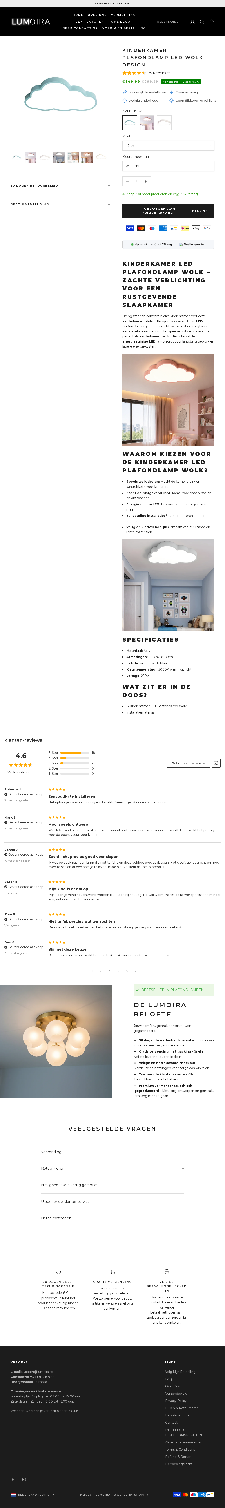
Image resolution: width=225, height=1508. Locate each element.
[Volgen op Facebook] (13, 1479)
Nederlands (168, 21)
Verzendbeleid (176, 1394)
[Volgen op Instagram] (24, 1479)
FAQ (168, 1379)
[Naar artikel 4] (59, 158)
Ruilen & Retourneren (182, 1408)
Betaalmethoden (178, 1415)
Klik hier (48, 1377)
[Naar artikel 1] (17, 158)
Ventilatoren (90, 21)
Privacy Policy (176, 1401)
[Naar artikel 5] (73, 158)
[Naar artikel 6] (87, 158)
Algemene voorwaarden (183, 1442)
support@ (37, 1372)
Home (78, 14)
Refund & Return (178, 1457)
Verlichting (123, 14)
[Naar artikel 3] (45, 158)
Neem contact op (80, 28)
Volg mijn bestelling (124, 28)
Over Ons (97, 14)
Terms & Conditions (180, 1450)
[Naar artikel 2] (31, 158)
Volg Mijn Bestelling (180, 1372)
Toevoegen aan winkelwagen (174, 211)
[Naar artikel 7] (101, 158)
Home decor (120, 21)
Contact (171, 1423)
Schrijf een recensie (188, 763)
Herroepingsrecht (178, 1464)
